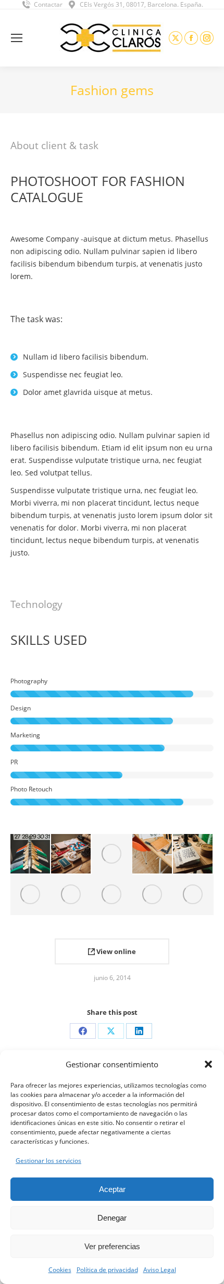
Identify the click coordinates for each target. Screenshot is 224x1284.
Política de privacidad (107, 1269)
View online (115, 951)
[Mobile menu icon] (16, 38)
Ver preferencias (112, 1246)
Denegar (112, 1217)
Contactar (48, 4)
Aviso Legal (159, 1269)
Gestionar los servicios (48, 1160)
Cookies (59, 1269)
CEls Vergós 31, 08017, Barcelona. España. (141, 4)
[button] (208, 1064)
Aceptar (112, 1189)
